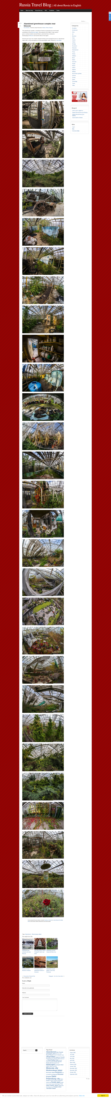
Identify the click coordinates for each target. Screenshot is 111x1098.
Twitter (58, 10)
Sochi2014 (60, 1080)
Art (72, 34)
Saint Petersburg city (53, 1077)
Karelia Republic (58, 1061)
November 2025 (73, 1070)
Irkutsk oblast (57, 1058)
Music (73, 57)
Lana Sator (58, 40)
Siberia (56, 1080)
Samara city (52, 1080)
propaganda (54, 1074)
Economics (74, 45)
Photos (73, 65)
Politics (73, 67)
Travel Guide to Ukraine (77, 117)
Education (74, 47)
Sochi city (48, 1082)
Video (73, 85)
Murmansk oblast (50, 1072)
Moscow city (52, 1068)
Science (74, 75)
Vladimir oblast (54, 1085)
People (73, 63)
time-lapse (57, 1084)
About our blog (29, 10)
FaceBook (51, 10)
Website (24, 992)
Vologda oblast (57, 1087)
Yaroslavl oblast (51, 1088)
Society (74, 77)
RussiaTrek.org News (77, 73)
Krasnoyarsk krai (55, 1062)
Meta (73, 124)
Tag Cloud (49, 1050)
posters (49, 1074)
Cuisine (73, 40)
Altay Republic (59, 1052)
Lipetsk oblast (49, 1066)
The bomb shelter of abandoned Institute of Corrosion (39, 970)
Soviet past (55, 1082)
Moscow (31, 35)
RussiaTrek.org (38, 10)
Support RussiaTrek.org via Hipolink (78, 115)
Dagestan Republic (60, 1057)
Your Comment (25, 997)
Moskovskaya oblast (36, 934)
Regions (74, 69)
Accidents (74, 28)
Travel (73, 83)
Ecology (74, 44)
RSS (46, 10)
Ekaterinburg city (50, 1058)
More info (82, 1096)
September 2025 (73, 1074)
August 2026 (72, 1052)
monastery (54, 1066)
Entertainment (75, 49)
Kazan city (48, 1062)
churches (50, 1057)
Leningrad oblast (59, 1064)
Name (23, 983)
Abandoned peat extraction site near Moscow (26, 952)
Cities (73, 38)
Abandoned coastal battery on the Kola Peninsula (50, 970)
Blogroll (74, 108)
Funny (73, 51)
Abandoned (28, 934)
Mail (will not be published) (28, 988)
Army (73, 32)
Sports (73, 79)
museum (58, 1072)
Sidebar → (83, 21)
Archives (72, 1050)
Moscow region (34, 32)
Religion (74, 71)
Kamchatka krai (53, 1060)
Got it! (103, 1095)
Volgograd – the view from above (56, 976)
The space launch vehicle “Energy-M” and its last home (40, 952)
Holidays (74, 55)
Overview (74, 61)
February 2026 (73, 1064)
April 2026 (72, 1060)
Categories (75, 25)
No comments (26, 27)
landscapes (50, 1064)
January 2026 (73, 1066)
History (73, 53)
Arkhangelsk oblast (51, 1053)
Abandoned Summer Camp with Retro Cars (51, 951)
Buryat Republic (50, 1055)
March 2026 (72, 1062)
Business (74, 36)
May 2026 (72, 1058)
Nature (73, 59)
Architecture (74, 30)
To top (87, 1078)
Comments (75, 130)
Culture (73, 42)
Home (22, 10)
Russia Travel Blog (35, 5)
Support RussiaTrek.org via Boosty (80, 112)
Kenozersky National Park (29, 976)
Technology (74, 81)
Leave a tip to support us (77, 110)
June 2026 (72, 1056)
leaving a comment (48, 920)
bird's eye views (59, 1053)
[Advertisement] (49, 17)
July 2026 (72, 1054)
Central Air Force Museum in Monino (26, 969)
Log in (73, 126)
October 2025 (73, 1072)
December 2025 (73, 1068)
